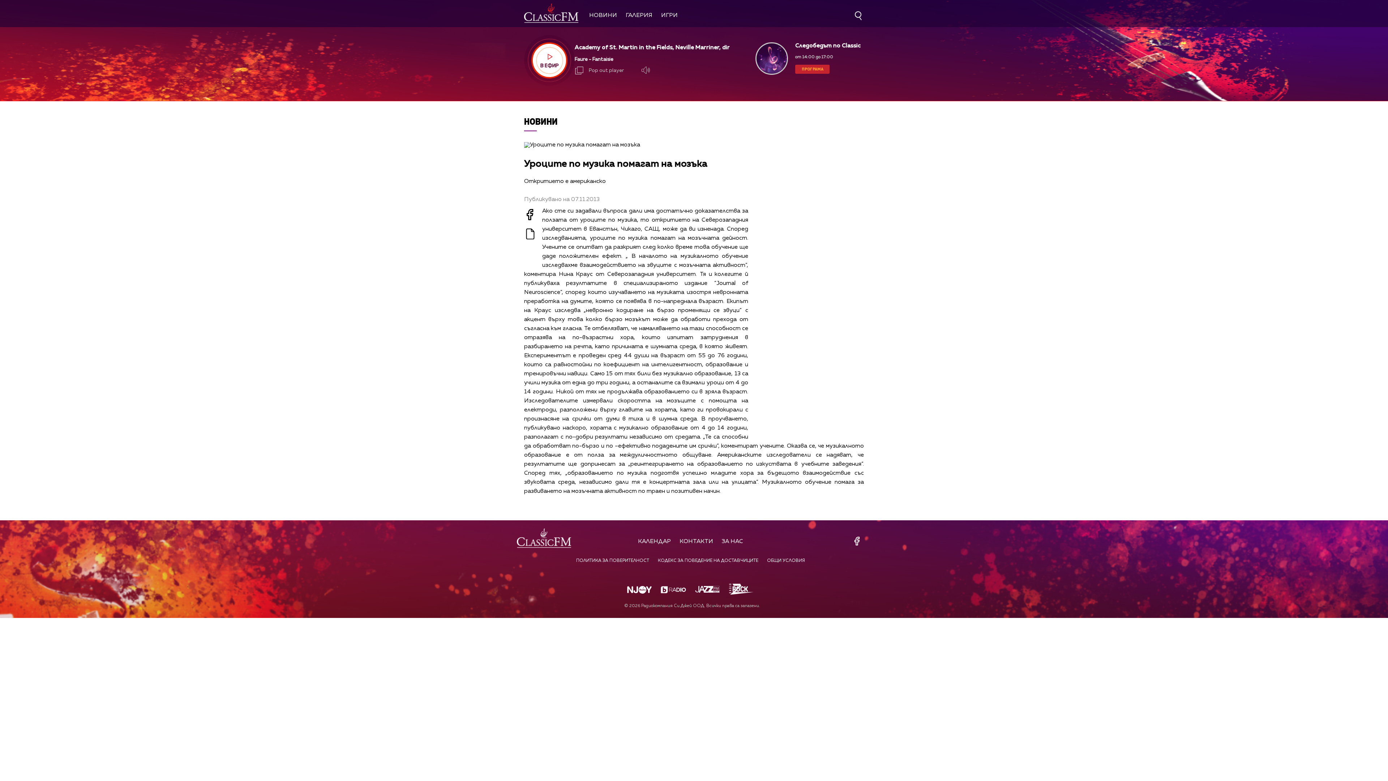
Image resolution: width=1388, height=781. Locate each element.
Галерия (639, 15)
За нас (732, 542)
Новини (603, 15)
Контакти (696, 542)
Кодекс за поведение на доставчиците (708, 561)
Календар (654, 542)
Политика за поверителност (612, 561)
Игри (669, 15)
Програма (812, 69)
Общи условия (786, 561)
